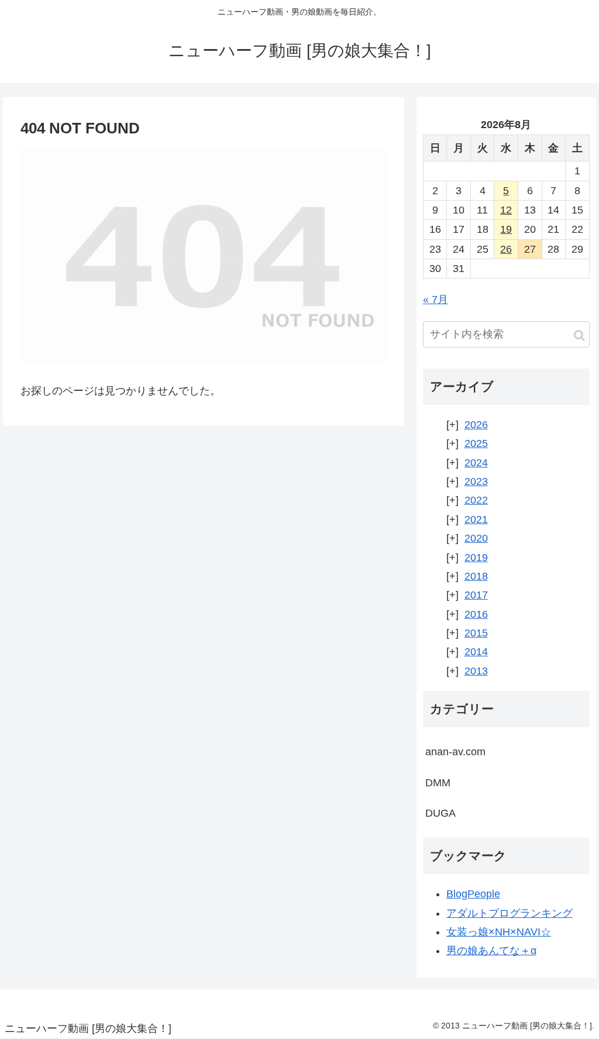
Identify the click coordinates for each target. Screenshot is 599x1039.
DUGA (440, 813)
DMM (437, 783)
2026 (476, 425)
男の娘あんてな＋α (491, 951)
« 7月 (435, 299)
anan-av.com (455, 752)
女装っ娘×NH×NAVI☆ (498, 932)
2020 (476, 538)
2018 (476, 576)
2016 (476, 614)
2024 (476, 463)
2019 (476, 557)
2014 (476, 652)
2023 (476, 481)
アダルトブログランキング (509, 913)
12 (506, 210)
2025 (476, 443)
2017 (476, 595)
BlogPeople (473, 894)
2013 (476, 671)
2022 (476, 500)
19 (506, 229)
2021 (476, 519)
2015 (476, 633)
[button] (579, 335)
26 (506, 249)
